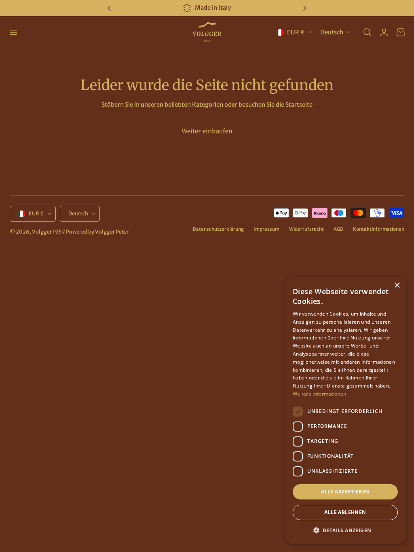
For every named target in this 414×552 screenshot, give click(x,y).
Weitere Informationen (319, 393)
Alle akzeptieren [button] (345, 491)
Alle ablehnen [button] (345, 512)
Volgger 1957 (48, 231)
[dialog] (345, 410)
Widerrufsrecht (306, 229)
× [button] (397, 285)
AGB (338, 229)
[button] (13, 32)
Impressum (266, 229)
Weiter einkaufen (207, 131)
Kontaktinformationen (378, 229)
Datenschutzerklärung (218, 229)
